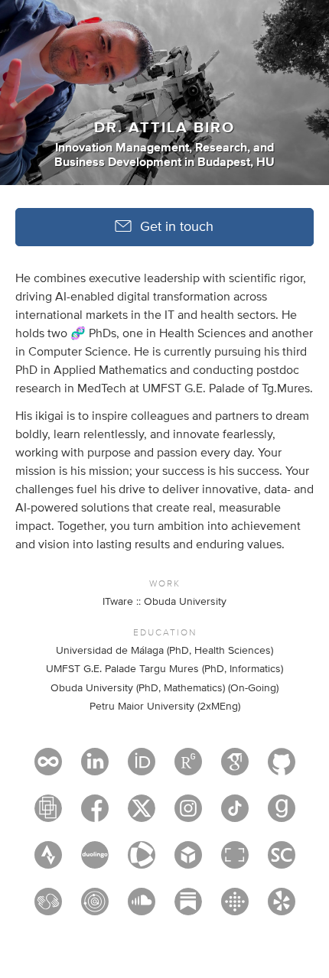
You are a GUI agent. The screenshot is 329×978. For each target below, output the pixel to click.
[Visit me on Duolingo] (95, 861)
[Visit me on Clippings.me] (48, 815)
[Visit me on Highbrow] (95, 908)
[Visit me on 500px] (48, 768)
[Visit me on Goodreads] (281, 815)
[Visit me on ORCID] (141, 768)
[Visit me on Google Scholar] (235, 768)
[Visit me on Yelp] (281, 908)
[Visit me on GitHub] (281, 768)
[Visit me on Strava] (48, 861)
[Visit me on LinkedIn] (95, 768)
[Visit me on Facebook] (95, 815)
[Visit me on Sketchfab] (188, 861)
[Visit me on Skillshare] (48, 908)
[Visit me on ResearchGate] (188, 768)
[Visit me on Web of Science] (141, 861)
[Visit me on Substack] (188, 908)
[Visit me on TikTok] (235, 815)
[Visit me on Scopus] (281, 861)
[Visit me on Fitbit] (235, 908)
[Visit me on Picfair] (235, 861)
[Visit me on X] (141, 815)
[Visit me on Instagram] (188, 815)
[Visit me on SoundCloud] (141, 908)
